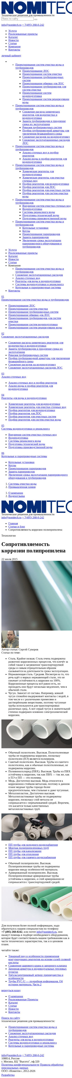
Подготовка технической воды (40, 215)
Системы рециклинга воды (38, 212)
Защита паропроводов (35, 237)
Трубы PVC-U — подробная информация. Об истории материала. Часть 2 (35, 983)
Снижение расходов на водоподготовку (46, 136)
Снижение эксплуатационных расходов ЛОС (35, 367)
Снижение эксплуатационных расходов (39, 274)
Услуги (12, 30)
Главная (13, 523)
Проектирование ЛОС (35, 70)
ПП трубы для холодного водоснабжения (33, 844)
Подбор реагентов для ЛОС (38, 187)
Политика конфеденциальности (20, 1064)
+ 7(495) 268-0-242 (33, 24)
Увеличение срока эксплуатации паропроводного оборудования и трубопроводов (42, 243)
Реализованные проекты (23, 33)
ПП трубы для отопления (23, 854)
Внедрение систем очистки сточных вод (46, 205)
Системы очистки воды (22, 483)
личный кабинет (11, 55)
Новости (13, 40)
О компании (15, 492)
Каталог (13, 37)
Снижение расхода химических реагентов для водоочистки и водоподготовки (41, 114)
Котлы (26, 230)
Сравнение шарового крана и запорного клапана (37, 965)
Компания (14, 46)
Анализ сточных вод (27, 278)
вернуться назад (10, 990)
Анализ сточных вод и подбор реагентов (32, 382)
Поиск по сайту (10, 1017)
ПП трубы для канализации (24, 851)
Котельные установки (35, 227)
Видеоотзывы (16, 496)
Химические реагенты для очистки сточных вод (37, 407)
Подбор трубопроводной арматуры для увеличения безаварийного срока (45, 132)
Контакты (14, 49)
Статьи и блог (16, 526)
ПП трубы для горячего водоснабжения (32, 857)
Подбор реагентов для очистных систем (46, 190)
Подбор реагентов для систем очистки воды (34, 419)
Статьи (12, 43)
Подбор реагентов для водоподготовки (45, 183)
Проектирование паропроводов (41, 234)
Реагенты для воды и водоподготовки (38, 281)
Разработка (8, 1074)
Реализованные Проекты (23, 999)
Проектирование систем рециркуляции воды (35, 327)
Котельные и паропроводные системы (38, 287)
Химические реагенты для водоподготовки (38, 173)
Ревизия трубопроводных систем (42, 127)
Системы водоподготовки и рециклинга (39, 284)
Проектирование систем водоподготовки (36, 94)
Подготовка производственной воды (44, 218)
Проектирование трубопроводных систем (33, 311)
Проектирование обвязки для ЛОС (43, 83)
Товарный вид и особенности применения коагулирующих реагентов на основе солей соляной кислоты (39, 959)
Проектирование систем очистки (42, 74)
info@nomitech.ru (11, 24)
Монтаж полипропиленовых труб (28, 847)
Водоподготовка (32, 209)
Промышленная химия (21, 486)
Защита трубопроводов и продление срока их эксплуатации (44, 123)
